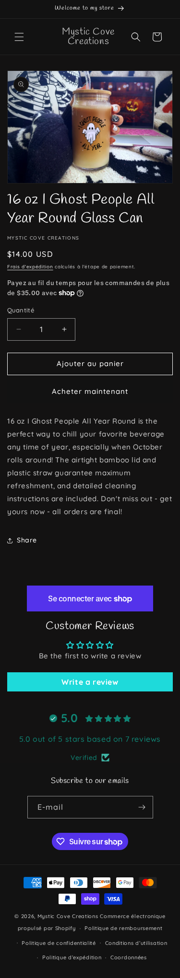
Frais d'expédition (30, 267)
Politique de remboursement (123, 928)
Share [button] (27, 540)
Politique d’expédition (71, 957)
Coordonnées (128, 957)
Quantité (20, 310)
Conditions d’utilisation (136, 943)
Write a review (89, 682)
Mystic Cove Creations (67, 916)
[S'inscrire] (142, 807)
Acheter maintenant (90, 391)
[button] (19, 36)
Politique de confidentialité (59, 943)
